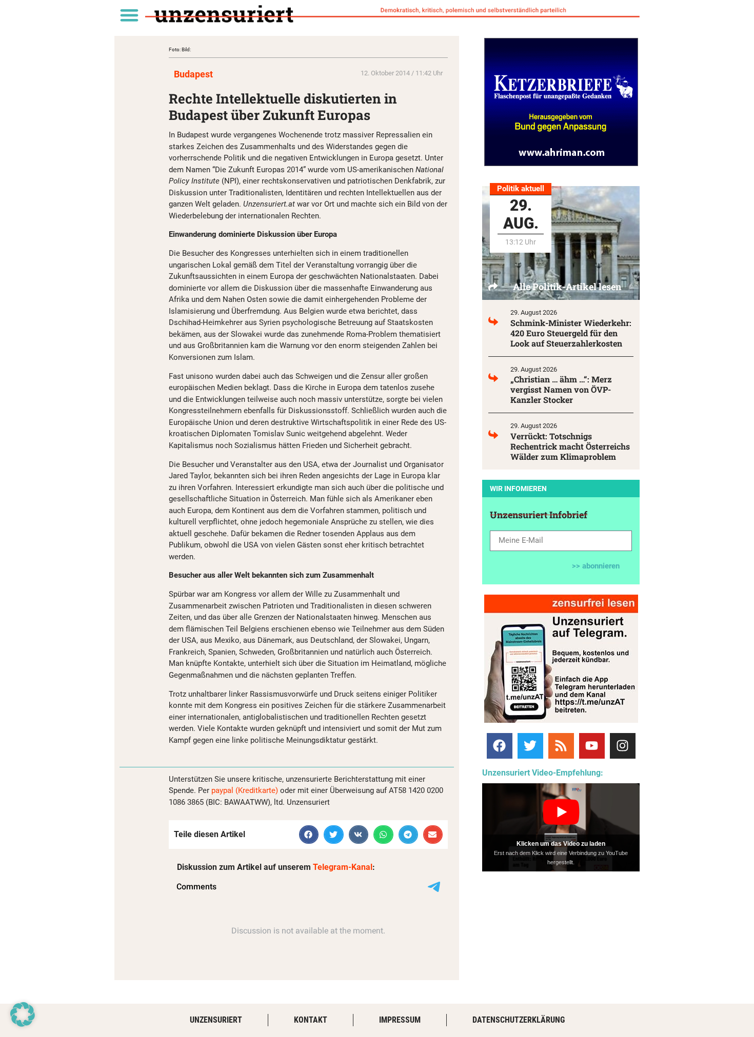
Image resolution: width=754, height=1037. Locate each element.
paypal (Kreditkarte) (244, 790)
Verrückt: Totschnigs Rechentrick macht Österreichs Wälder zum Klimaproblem (570, 446)
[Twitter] (530, 746)
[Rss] (561, 746)
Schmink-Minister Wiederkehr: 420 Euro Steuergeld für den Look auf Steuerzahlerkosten (570, 333)
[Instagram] (623, 746)
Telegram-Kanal (342, 867)
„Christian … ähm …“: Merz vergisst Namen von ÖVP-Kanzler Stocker (561, 389)
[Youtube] (592, 746)
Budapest (193, 74)
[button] (129, 14)
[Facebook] (499, 746)
